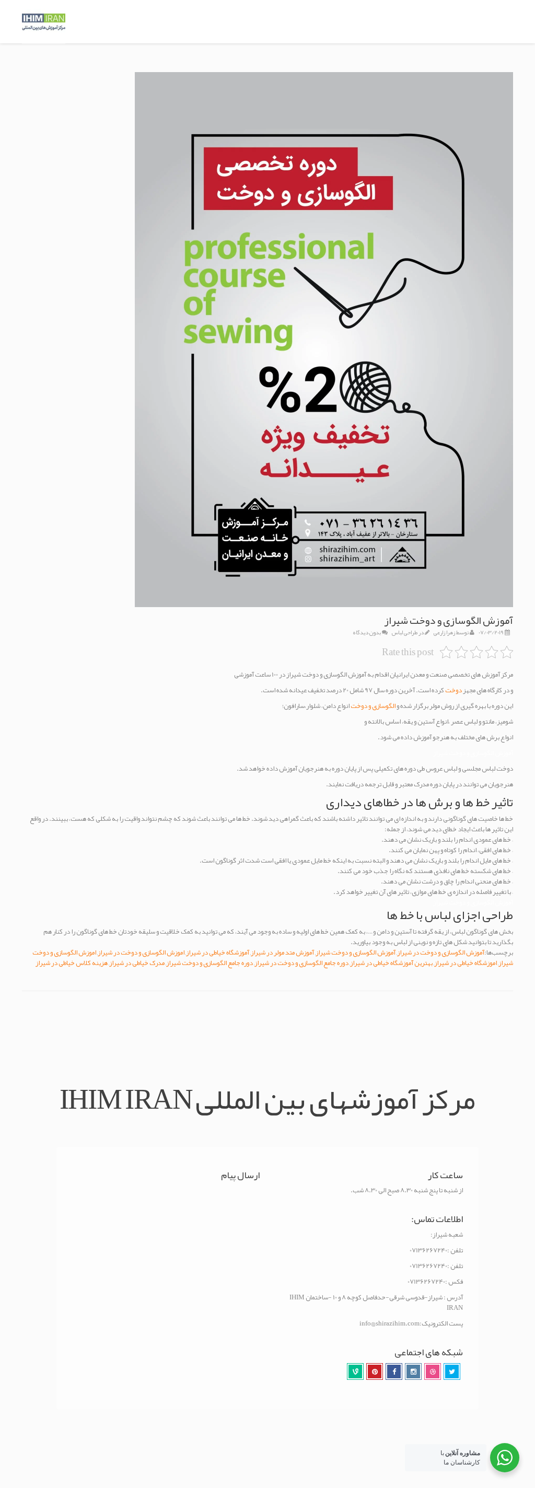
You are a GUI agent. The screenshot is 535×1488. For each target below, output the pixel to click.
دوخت (453, 690)
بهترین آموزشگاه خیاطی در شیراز (391, 963)
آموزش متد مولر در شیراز (282, 952)
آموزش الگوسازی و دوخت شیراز (356, 952)
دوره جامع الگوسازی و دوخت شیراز (209, 963)
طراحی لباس (404, 632)
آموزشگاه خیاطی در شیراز (217, 952)
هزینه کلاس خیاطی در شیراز (72, 963)
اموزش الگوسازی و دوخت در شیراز (141, 952)
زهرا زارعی (444, 632)
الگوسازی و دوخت (374, 706)
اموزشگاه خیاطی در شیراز (465, 963)
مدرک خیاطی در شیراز (137, 963)
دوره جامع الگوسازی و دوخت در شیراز (301, 963)
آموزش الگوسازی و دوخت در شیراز (440, 952)
